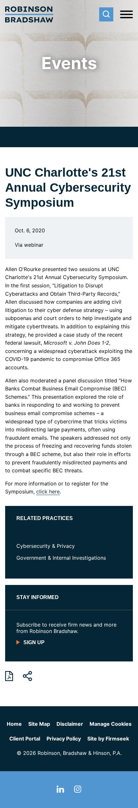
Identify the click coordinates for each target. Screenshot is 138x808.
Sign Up (34, 642)
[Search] (106, 14)
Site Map (39, 724)
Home (14, 724)
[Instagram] (78, 791)
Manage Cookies (111, 724)
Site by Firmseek (108, 738)
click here (48, 491)
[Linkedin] (60, 791)
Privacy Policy (64, 738)
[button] (27, 676)
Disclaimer (69, 724)
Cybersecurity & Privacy (45, 546)
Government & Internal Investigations (61, 558)
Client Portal (24, 738)
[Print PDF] (9, 676)
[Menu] (126, 15)
